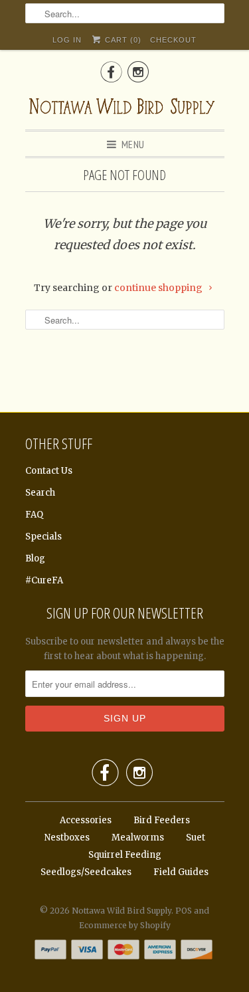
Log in (67, 40)
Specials (43, 536)
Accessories (86, 820)
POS (183, 911)
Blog (35, 558)
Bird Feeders (161, 820)
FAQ (34, 514)
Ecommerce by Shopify (125, 925)
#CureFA (44, 580)
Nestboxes (67, 837)
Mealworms (138, 837)
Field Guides (180, 872)
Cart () (121, 40)
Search (40, 492)
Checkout (173, 40)
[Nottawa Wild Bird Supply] (124, 105)
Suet (195, 837)
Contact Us (48, 470)
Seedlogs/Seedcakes (86, 872)
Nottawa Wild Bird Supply (121, 911)
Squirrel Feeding (124, 854)
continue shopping (159, 288)
